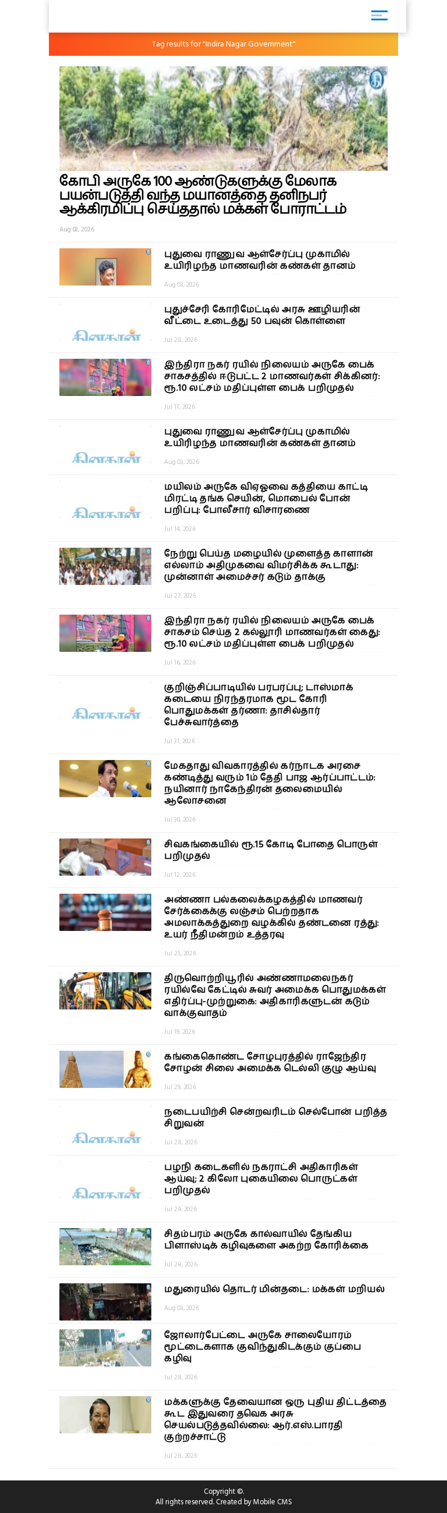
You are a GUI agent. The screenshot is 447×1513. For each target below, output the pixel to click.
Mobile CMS (272, 1502)
